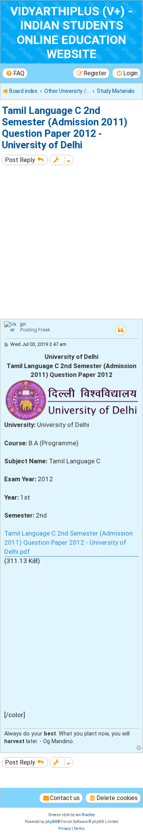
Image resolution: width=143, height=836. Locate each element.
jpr (23, 324)
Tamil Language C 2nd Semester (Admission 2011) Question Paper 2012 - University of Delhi (64, 128)
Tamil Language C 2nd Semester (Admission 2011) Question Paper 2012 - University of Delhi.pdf (68, 542)
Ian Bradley (85, 815)
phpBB (51, 822)
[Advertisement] (71, 243)
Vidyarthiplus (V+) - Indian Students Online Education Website (71, 32)
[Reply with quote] (120, 330)
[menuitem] (14, 73)
